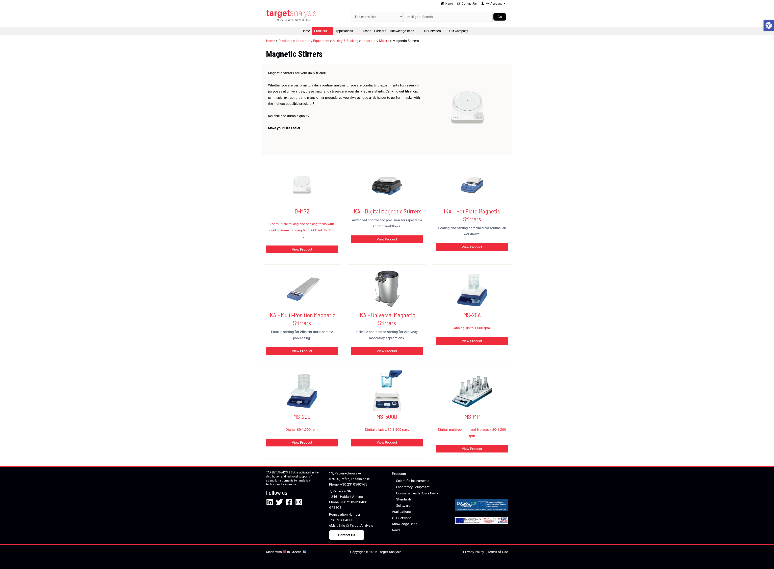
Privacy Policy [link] (473, 552)
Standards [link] (404, 499)
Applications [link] (344, 31)
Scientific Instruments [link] (413, 481)
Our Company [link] (458, 31)
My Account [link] (494, 3)
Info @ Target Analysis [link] (356, 525)
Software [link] (403, 505)
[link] (769, 25)
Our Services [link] (432, 31)
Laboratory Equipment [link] (413, 487)
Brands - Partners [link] (373, 31)
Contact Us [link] (469, 3)
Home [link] (306, 31)
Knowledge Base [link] (402, 31)
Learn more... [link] (289, 484)
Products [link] (320, 31)
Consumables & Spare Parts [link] (417, 493)
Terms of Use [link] (497, 552)
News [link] (449, 3)
